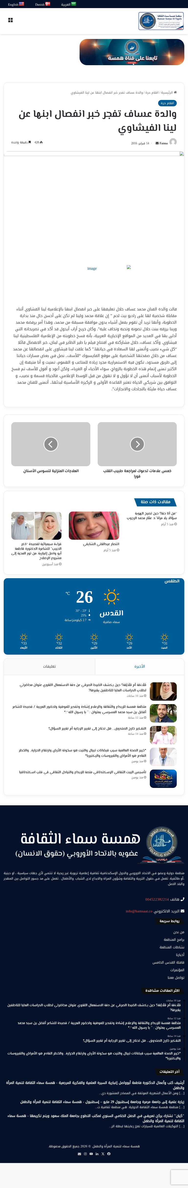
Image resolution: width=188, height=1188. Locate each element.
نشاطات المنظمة (172, 947)
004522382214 (157, 899)
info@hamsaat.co (139, 911)
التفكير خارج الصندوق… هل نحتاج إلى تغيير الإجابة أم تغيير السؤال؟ (97, 729)
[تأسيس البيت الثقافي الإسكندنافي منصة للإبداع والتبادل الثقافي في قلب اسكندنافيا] (163, 779)
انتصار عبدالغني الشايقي (101, 544)
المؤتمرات (177, 970)
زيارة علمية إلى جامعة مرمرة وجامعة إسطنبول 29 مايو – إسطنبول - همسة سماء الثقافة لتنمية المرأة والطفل (102, 1101)
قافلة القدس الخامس (168, 962)
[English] (22, 4)
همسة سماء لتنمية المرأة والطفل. (116, 1146)
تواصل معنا (176, 978)
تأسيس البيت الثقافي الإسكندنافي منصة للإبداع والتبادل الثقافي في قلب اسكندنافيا (82, 772)
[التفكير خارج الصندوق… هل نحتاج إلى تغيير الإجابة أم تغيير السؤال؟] (163, 735)
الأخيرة (139, 666)
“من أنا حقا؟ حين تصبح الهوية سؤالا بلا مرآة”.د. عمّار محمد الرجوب (152, 516)
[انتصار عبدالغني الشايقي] (94, 526)
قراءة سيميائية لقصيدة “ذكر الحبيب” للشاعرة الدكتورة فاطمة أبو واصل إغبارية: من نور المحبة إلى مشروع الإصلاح (36, 551)
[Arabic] (74, 4)
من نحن (178, 932)
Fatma (164, 143)
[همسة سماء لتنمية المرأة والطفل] (161, 21)
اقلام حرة (152, 92)
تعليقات (49, 666)
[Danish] (48, 4)
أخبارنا (180, 955)
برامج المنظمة (174, 940)
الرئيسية (167, 92)
